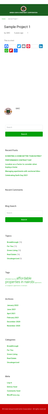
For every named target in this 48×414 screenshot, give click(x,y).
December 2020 (13, 322)
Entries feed (12, 387)
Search (24, 134)
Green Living (12, 250)
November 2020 (13, 326)
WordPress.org (13, 395)
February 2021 (13, 318)
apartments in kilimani (20, 285)
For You (10, 246)
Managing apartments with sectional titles (22, 171)
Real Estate (11, 254)
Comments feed (13, 391)
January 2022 (12, 305)
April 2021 (11, 313)
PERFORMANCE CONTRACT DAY (18, 160)
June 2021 (11, 309)
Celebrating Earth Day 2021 (16, 175)
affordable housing (10, 279)
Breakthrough (12, 242)
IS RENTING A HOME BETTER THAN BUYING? (23, 156)
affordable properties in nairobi (19, 280)
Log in (9, 383)
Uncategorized (13, 258)
